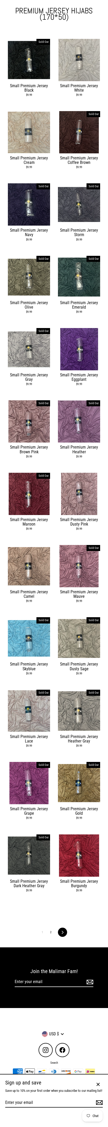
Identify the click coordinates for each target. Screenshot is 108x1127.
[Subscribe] (89, 982)
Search (54, 1062)
